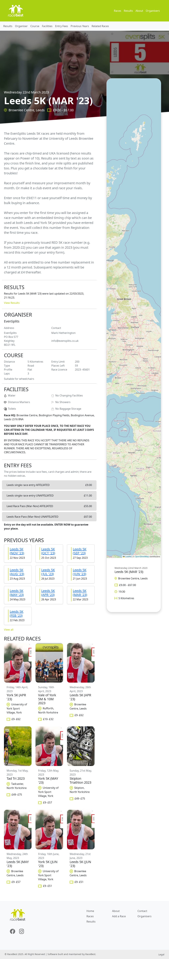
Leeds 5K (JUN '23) (79, 572)
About (139, 11)
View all (8, 629)
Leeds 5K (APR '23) (48, 592)
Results (128, 11)
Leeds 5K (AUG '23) (17, 572)
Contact (142, 911)
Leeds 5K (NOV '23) (17, 551)
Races (117, 11)
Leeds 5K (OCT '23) (48, 551)
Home (90, 911)
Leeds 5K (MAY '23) (17, 592)
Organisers (153, 11)
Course (34, 26)
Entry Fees (61, 26)
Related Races (100, 26)
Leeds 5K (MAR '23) (80, 592)
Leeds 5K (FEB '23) (16, 613)
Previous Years (80, 26)
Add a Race (119, 916)
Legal (161, 954)
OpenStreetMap (142, 556)
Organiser (21, 26)
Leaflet (128, 556)
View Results (12, 303)
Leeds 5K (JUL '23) (48, 572)
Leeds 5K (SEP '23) (79, 551)
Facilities (47, 26)
